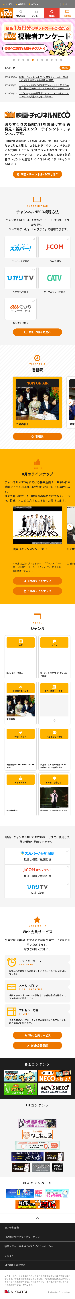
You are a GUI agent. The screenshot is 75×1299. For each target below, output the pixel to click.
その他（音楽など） (55, 782)
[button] (5, 34)
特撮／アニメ (21, 736)
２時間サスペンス (21, 690)
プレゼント (36, 15)
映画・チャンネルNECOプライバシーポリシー (29, 1246)
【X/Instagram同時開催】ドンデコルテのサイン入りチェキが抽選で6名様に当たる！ (44, 95)
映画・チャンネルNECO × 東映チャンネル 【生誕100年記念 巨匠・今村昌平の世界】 (43, 79)
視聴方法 (67, 15)
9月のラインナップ (39, 591)
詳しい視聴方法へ (39, 332)
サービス (9, 4)
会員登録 (21, 4)
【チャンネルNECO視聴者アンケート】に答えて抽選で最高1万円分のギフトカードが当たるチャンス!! (44, 87)
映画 (21, 645)
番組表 (52, 15)
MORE (65, 67)
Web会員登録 (39, 1045)
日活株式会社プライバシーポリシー (23, 1237)
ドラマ (55, 645)
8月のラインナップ (39, 581)
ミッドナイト (21, 782)
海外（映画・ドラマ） (54, 690)
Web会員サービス (39, 1035)
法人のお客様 (12, 1227)
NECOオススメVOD (15, 1265)
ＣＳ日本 (9, 1255)
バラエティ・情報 (54, 736)
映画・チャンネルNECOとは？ (39, 174)
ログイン (34, 4)
